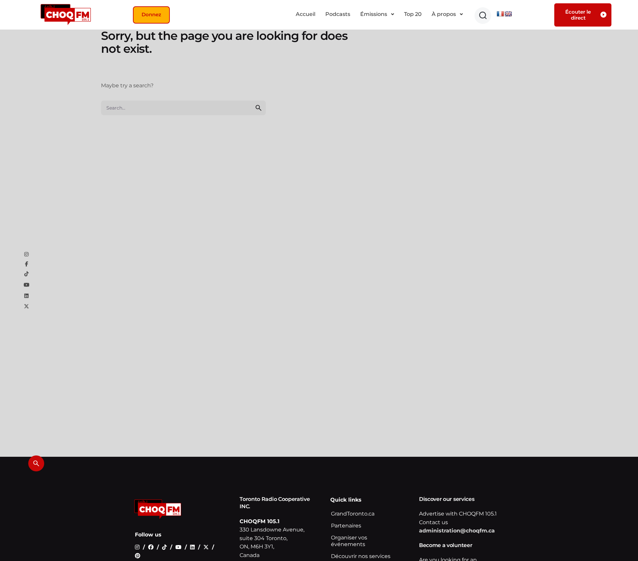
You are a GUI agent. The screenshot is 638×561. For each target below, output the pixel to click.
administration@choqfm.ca (457, 531)
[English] (508, 14)
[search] (258, 108)
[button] (483, 15)
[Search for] (183, 108)
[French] (500, 14)
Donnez (151, 14)
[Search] (36, 463)
